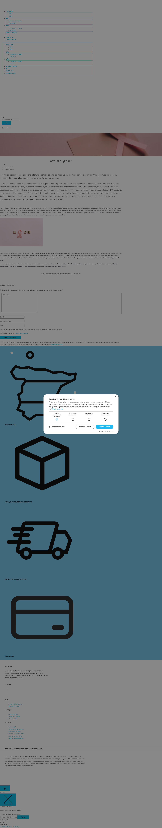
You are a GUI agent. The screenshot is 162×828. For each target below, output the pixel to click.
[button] (56, 427)
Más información (57, 409)
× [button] (115, 396)
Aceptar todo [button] (104, 427)
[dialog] (81, 414)
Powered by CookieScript (106, 431)
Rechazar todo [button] (85, 427)
